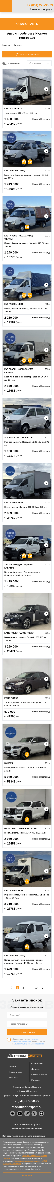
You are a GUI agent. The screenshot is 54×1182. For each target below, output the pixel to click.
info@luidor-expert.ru (26, 1107)
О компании (37, 1063)
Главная (6, 45)
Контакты (13, 1077)
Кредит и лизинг (39, 1074)
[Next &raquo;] (42, 987)
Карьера (35, 1080)
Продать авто (15, 1072)
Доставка (35, 1069)
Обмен (12, 1066)
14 (36, 987)
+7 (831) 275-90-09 (40, 5)
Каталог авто (27, 23)
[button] (46, 89)
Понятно (27, 1175)
